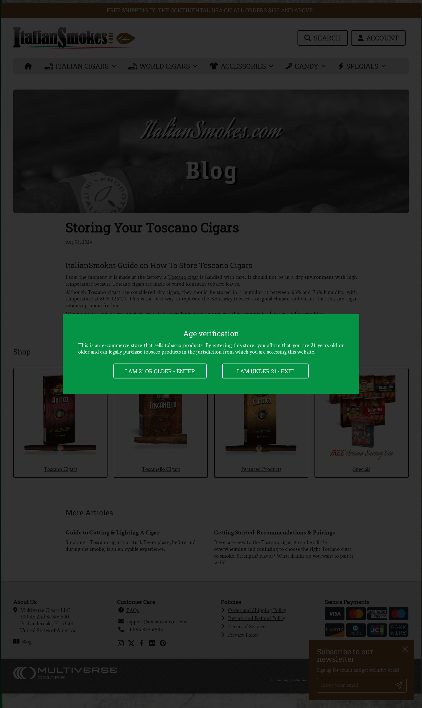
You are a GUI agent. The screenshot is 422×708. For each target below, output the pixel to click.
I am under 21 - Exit (265, 371)
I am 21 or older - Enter (160, 371)
